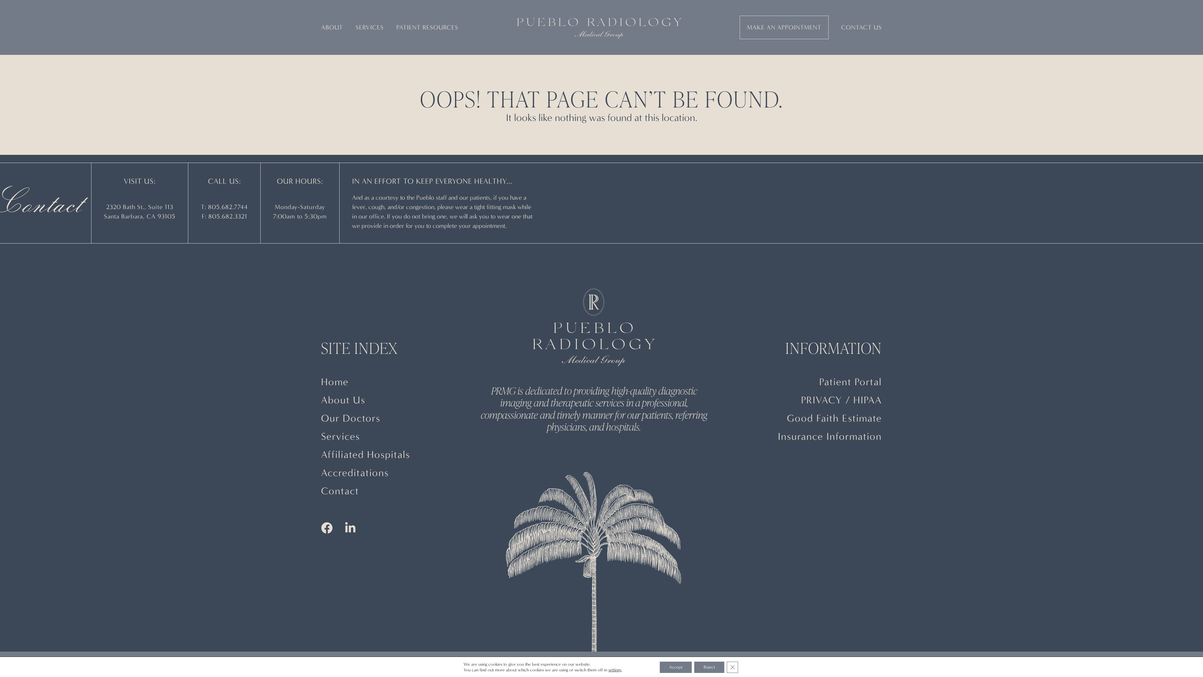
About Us (343, 400)
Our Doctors (350, 418)
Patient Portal (850, 382)
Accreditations (355, 473)
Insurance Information (830, 436)
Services (340, 436)
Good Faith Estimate (834, 418)
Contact (340, 491)
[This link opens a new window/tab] (327, 529)
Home (335, 382)
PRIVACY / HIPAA (841, 400)
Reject (709, 667)
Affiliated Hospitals (365, 454)
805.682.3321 (227, 216)
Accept (675, 667)
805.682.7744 (228, 207)
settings (614, 670)
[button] (332, 27)
